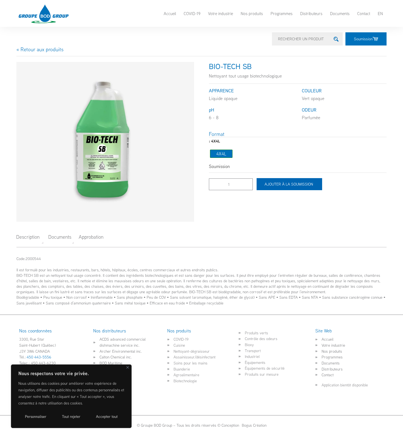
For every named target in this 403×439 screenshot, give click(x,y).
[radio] (221, 154)
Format (217, 134)
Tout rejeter (71, 416)
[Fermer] (127, 367)
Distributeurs (311, 13)
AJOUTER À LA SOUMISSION (289, 184)
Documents (340, 13)
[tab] (29, 236)
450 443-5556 (39, 357)
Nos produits (252, 13)
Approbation (91, 236)
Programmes (282, 13)
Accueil (170, 13)
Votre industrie (220, 13)
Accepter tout (107, 416)
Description (27, 236)
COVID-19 (192, 13)
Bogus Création (253, 425)
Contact (363, 13)
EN (380, 13)
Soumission (363, 38)
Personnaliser (35, 416)
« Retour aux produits (40, 49)
